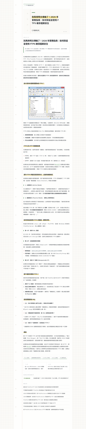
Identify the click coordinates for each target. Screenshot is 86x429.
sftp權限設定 (63, 357)
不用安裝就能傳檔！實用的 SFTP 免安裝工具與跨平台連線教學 (39, 406)
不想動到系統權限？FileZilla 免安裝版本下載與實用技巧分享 (39, 390)
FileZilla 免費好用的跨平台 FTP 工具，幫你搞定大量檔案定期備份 (40, 400)
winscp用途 (55, 357)
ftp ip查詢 (26, 357)
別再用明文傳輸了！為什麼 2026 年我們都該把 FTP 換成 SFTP (39, 403)
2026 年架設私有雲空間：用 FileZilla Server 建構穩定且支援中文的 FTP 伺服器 (44, 393)
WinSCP (57, 164)
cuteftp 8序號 (46, 357)
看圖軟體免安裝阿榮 (36, 357)
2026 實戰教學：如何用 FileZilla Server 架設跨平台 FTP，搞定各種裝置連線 (43, 396)
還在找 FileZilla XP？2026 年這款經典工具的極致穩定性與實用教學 (41, 387)
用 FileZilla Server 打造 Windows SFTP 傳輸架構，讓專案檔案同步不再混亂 (43, 409)
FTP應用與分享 (29, 5)
